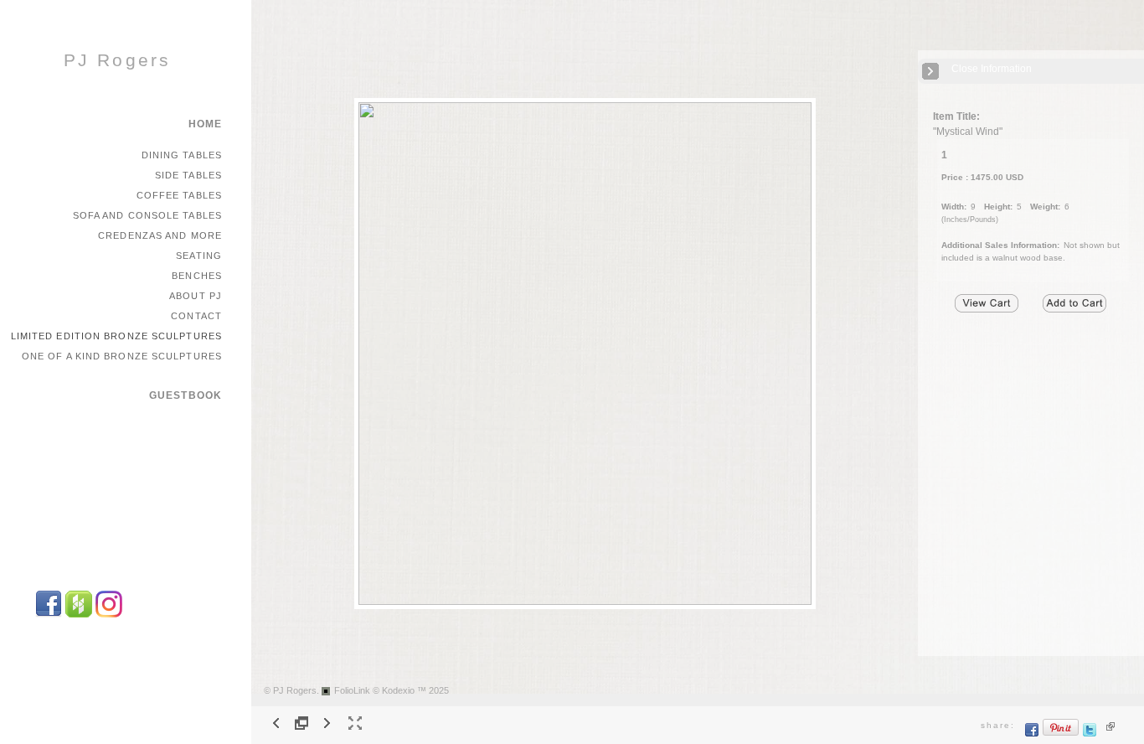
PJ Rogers (118, 60)
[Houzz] (79, 614)
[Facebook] (48, 614)
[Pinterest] (1061, 733)
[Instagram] (109, 614)
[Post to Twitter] (1090, 733)
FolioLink (352, 690)
